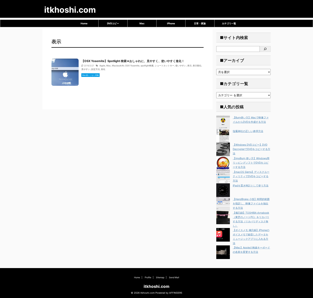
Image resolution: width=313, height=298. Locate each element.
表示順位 (197, 65)
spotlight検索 (147, 65)
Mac (142, 23)
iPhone (171, 23)
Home (84, 23)
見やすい (85, 69)
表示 (189, 65)
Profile (148, 277)
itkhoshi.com (70, 10)
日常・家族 (200, 23)
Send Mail (174, 277)
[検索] (265, 49)
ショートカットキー (164, 65)
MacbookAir (118, 65)
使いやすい (180, 65)
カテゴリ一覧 (229, 23)
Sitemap (160, 277)
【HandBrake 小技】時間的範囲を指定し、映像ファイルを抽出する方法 (251, 203)
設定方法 (95, 69)
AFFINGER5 (175, 292)
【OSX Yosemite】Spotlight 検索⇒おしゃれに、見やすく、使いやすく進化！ (132, 61)
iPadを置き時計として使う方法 (250, 185)
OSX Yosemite (132, 65)
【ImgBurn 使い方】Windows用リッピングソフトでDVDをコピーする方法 (251, 162)
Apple (102, 65)
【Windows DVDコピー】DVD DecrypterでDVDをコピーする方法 (251, 149)
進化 (103, 69)
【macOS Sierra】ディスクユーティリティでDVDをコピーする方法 (251, 176)
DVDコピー (113, 23)
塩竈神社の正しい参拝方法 (248, 131)
